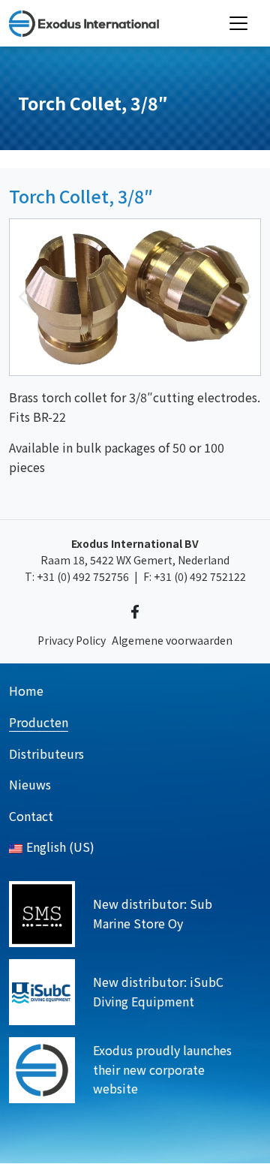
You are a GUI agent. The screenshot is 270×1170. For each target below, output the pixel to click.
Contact (31, 816)
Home (26, 690)
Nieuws (30, 784)
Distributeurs (46, 753)
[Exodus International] (84, 23)
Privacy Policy (72, 640)
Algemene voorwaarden (172, 640)
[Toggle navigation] (238, 23)
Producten (38, 722)
